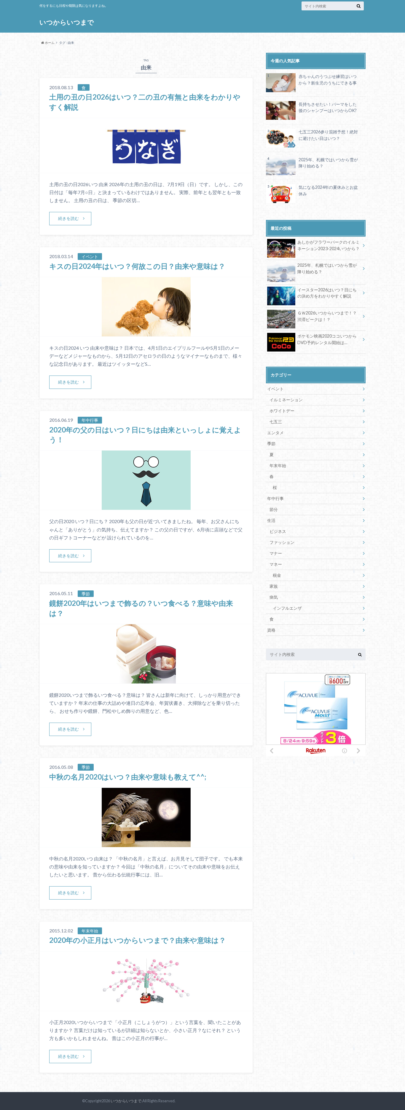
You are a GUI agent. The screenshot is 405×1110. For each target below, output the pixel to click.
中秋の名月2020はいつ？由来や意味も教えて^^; (127, 776)
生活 (271, 520)
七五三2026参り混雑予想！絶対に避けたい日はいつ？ (328, 135)
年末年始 (278, 465)
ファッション (282, 542)
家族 (274, 586)
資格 (271, 630)
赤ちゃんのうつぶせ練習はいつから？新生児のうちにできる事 (328, 79)
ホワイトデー (282, 410)
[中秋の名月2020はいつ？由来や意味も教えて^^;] (146, 843)
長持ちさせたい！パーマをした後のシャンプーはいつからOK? (328, 107)
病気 (274, 597)
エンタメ (275, 432)
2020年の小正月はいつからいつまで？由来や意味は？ (137, 940)
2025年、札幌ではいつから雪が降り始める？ (328, 163)
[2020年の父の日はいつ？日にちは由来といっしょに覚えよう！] (146, 506)
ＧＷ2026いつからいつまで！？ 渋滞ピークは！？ (327, 316)
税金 (277, 575)
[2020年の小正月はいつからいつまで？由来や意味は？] (146, 1007)
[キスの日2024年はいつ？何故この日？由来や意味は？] (146, 333)
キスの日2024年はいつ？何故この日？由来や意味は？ (137, 266)
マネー (276, 564)
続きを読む (68, 218)
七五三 (276, 421)
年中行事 (275, 498)
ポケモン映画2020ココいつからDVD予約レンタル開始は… (327, 339)
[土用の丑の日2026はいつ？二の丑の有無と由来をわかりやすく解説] (146, 169)
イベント (275, 388)
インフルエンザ (287, 608)
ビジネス (278, 531)
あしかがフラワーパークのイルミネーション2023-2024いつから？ (328, 245)
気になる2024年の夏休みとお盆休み (328, 190)
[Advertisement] (316, 799)
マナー (276, 553)
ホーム (49, 42)
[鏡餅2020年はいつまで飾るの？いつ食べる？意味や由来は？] (146, 680)
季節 (271, 443)
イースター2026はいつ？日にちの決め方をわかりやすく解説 (327, 293)
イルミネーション (286, 399)
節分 (274, 509)
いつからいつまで (66, 22)
